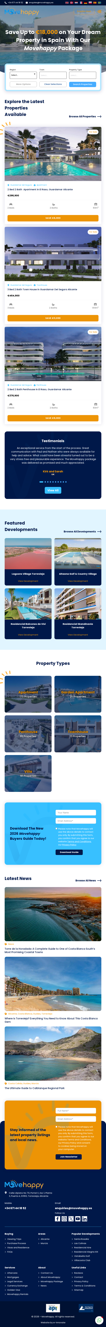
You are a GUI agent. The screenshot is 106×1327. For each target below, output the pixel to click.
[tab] (41, 482)
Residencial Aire (82, 1247)
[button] (99, 1320)
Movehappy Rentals (17, 1294)
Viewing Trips (14, 1239)
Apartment (28, 692)
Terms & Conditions (84, 1285)
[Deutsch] (85, 2)
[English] (67, 2)
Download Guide (69, 852)
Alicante (45, 1239)
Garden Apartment (78, 692)
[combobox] (23, 75)
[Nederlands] (76, 2)
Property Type (75, 70)
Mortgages (13, 1277)
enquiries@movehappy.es (41, 2)
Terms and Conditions (79, 841)
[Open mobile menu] (99, 11)
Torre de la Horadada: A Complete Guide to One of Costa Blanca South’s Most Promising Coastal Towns (50, 950)
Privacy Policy (69, 844)
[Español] (95, 2)
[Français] (81, 2)
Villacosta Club (82, 1260)
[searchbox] (53, 75)
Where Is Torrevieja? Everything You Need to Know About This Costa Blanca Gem (51, 1020)
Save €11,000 (53, 318)
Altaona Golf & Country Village (78, 573)
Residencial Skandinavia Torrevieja (78, 625)
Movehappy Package (52, 1281)
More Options (23, 84)
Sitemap (78, 1289)
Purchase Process (16, 1243)
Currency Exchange (17, 1285)
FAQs (10, 1251)
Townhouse (78, 732)
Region (13, 70)
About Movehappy (50, 1277)
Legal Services (14, 1281)
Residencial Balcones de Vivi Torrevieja (28, 625)
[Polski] (90, 2)
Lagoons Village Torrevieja (28, 573)
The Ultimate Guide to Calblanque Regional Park (35, 1088)
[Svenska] (99, 2)
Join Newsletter (68, 1156)
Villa (28, 771)
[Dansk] (71, 2)
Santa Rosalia (81, 1239)
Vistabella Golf (82, 1256)
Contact (78, 1277)
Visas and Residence (18, 1247)
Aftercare (12, 1272)
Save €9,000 (53, 418)
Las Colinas (80, 1243)
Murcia (44, 1243)
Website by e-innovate (53, 1322)
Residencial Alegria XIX (86, 1251)
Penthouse (28, 732)
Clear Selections (53, 84)
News (44, 1285)
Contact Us (47, 1272)
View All (53, 490)
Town (41, 70)
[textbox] (14, 75)
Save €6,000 (53, 218)
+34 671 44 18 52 (15, 2)
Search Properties (82, 84)
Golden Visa (13, 1289)
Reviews (78, 1272)
